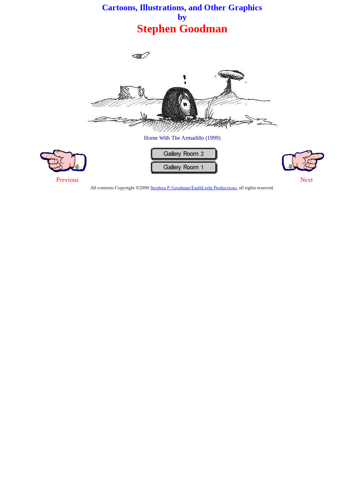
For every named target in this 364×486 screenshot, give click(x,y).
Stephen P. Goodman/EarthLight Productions (193, 187)
